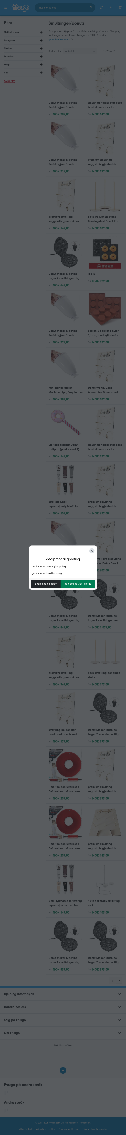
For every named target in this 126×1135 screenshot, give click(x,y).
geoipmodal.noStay (46, 583)
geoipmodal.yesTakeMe (77, 583)
